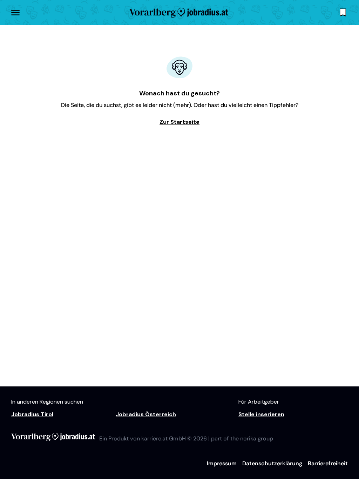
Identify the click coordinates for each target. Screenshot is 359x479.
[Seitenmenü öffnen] (15, 12)
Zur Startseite (179, 122)
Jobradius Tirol (32, 414)
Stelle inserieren (261, 414)
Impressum (222, 463)
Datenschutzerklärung (272, 463)
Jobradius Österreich (146, 414)
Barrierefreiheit (328, 463)
